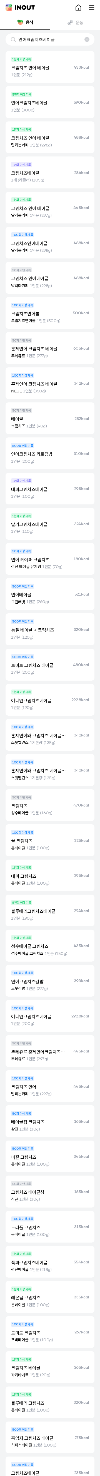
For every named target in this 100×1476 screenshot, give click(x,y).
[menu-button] (91, 7)
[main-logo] (20, 7)
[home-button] (78, 7)
